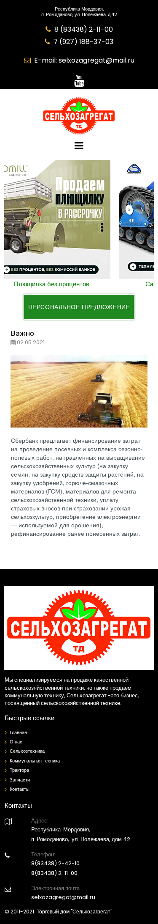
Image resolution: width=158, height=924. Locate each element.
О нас (16, 741)
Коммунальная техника (35, 760)
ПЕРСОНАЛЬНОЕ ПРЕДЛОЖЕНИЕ (79, 307)
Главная (18, 732)
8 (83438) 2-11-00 (83, 29)
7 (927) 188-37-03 (83, 42)
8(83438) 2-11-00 (54, 873)
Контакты (19, 789)
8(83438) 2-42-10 (55, 863)
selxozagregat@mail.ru (96, 60)
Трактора (19, 770)
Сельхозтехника (27, 751)
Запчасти (20, 779)
